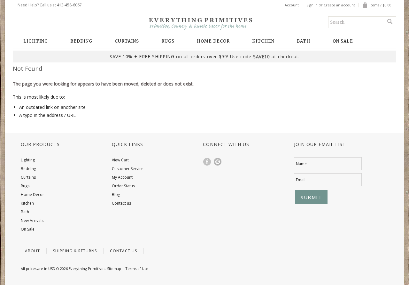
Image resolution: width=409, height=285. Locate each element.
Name (301, 164)
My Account (122, 177)
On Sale (343, 41)
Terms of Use (136, 268)
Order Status (123, 186)
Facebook (207, 161)
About (32, 251)
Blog (116, 194)
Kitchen (263, 41)
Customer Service (127, 168)
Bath (303, 41)
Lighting (35, 41)
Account (292, 5)
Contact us (121, 203)
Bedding (81, 41)
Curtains (127, 41)
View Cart (120, 160)
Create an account (339, 5)
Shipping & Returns (75, 251)
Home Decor (213, 41)
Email (300, 180)
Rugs (167, 41)
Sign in (312, 5)
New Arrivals (32, 220)
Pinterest (217, 161)
